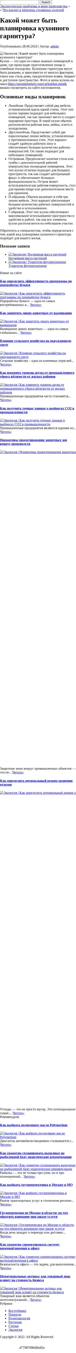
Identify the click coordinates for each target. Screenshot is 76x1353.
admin (54, 46)
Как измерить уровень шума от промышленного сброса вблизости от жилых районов (37, 374)
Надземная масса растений (27, 258)
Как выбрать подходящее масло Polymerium (33, 1125)
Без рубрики (17, 1310)
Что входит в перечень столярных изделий (33, 10)
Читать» (36, 305)
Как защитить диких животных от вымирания (36, 313)
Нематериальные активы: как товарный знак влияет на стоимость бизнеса (35, 1278)
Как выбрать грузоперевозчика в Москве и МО (36, 1185)
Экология (15, 1329)
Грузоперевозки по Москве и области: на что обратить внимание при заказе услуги (34, 1214)
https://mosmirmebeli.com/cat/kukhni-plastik (37, 84)
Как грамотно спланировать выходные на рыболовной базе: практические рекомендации (36, 1155)
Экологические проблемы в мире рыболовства (33, 6)
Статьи (13, 1326)
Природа (14, 1314)
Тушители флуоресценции (27, 266)
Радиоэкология (19, 1318)
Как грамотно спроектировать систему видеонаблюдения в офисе (30, 1246)
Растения (15, 1322)
